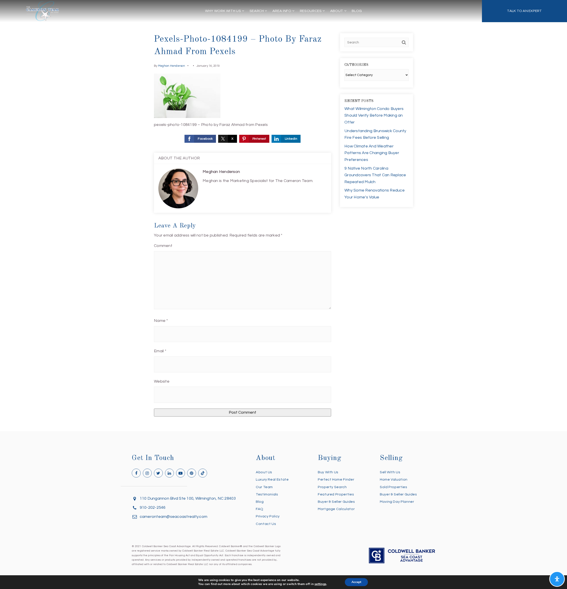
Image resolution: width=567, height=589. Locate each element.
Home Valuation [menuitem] (394, 479)
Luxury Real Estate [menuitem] (272, 479)
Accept (356, 582)
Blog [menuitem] (357, 11)
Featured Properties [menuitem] (336, 494)
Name (161, 321)
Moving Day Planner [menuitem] (397, 501)
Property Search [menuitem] (332, 487)
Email (160, 351)
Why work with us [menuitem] (223, 11)
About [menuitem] (337, 11)
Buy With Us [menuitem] (328, 472)
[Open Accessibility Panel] (557, 579)
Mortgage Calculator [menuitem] (336, 509)
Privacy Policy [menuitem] (268, 516)
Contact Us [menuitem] (266, 524)
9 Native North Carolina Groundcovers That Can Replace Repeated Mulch (375, 175)
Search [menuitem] (257, 11)
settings (320, 584)
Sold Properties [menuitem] (393, 487)
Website (161, 381)
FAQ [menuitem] (259, 509)
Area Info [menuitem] (282, 11)
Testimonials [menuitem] (267, 494)
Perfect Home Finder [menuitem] (336, 479)
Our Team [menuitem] (264, 487)
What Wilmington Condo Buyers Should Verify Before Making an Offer (374, 115)
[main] (283, 215)
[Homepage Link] (42, 11)
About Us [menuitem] (264, 472)
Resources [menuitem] (311, 11)
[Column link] (524, 11)
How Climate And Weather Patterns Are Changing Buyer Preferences (371, 153)
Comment (163, 246)
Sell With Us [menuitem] (390, 472)
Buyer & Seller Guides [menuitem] (336, 501)
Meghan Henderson (171, 65)
